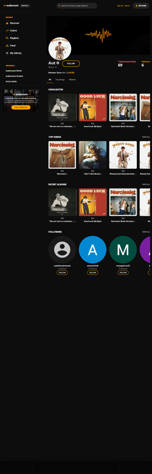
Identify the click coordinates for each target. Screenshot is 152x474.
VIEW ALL (146, 137)
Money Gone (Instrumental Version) (123, 174)
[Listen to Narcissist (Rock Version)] (123, 107)
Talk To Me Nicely (92, 174)
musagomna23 (123, 266)
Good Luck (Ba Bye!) (92, 126)
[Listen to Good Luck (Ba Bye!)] (92, 107)
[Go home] (11, 5)
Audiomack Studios (14, 76)
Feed (12, 45)
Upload (142, 5)
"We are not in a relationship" (61, 126)
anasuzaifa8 (92, 266)
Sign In (127, 6)
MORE (71, 72)
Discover (14, 23)
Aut (62, 123)
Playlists (14, 38)
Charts (13, 30)
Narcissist (61, 174)
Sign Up (120, 6)
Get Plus (25, 6)
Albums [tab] (72, 79)
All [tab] (50, 79)
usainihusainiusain (62, 266)
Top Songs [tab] (60, 79)
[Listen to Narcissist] (62, 155)
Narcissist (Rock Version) (122, 126)
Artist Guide (11, 81)
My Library (15, 53)
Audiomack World (14, 70)
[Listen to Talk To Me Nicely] (92, 155)
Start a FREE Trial (21, 107)
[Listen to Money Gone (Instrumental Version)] (123, 155)
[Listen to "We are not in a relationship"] (62, 107)
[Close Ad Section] (36, 92)
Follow (71, 63)
